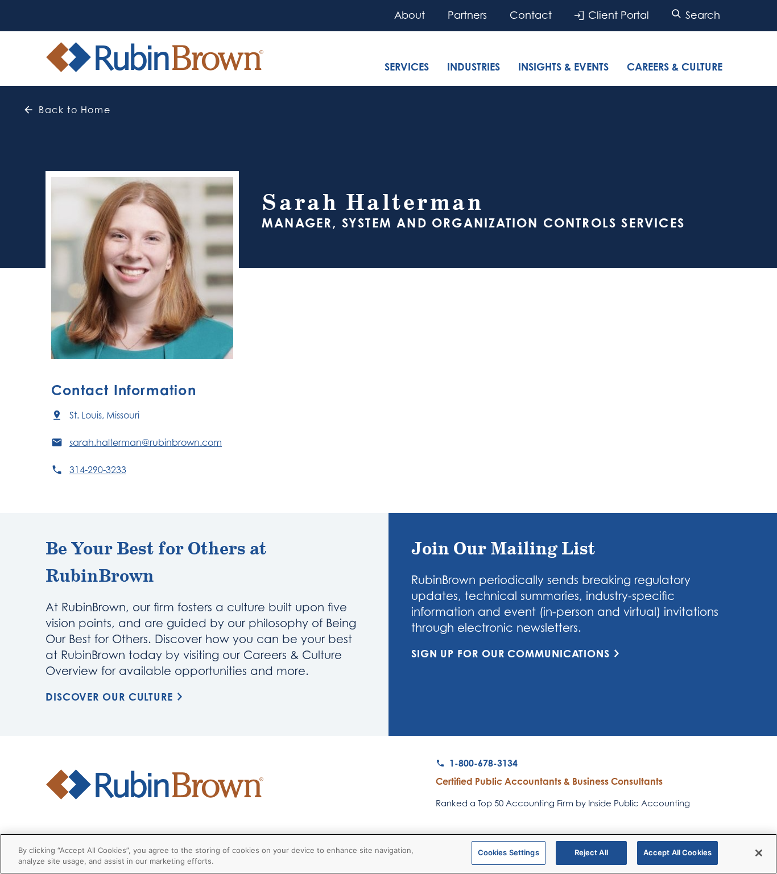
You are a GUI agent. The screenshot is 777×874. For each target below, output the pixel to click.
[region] (388, 854)
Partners (467, 15)
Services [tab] (407, 66)
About (409, 15)
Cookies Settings (508, 852)
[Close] (758, 852)
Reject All (591, 852)
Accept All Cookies (677, 852)
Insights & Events (563, 66)
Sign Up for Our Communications (510, 653)
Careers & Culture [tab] (674, 66)
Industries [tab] (473, 66)
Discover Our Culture (109, 696)
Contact (531, 15)
